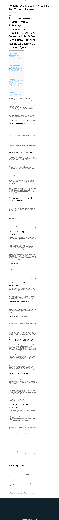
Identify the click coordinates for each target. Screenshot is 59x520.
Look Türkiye (36, 519)
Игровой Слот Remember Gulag (14, 73)
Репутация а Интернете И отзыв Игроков (16, 68)
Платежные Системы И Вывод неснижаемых (16, 80)
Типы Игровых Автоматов (13, 57)
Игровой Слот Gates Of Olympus (14, 67)
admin (10, 12)
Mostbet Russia (19, 488)
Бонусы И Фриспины (13, 60)
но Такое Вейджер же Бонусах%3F (15, 59)
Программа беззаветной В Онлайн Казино (16, 58)
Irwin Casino (11, 93)
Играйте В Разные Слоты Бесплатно (15, 69)
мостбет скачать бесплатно (12, 193)
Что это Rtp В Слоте (13, 72)
